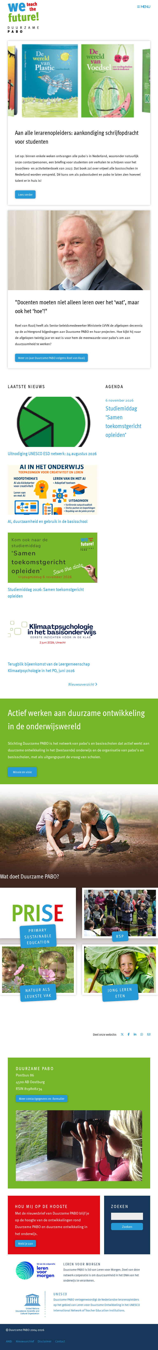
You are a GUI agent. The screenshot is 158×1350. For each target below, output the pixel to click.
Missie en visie (22, 772)
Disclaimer (44, 1341)
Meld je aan (25, 1243)
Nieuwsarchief (25, 1341)
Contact (60, 1341)
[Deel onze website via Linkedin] (135, 1034)
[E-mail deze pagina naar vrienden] (148, 1034)
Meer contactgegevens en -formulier (41, 1099)
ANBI (9, 1341)
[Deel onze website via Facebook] (129, 1034)
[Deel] (142, 1034)
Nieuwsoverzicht (81, 684)
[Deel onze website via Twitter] (122, 1034)
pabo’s (84, 743)
